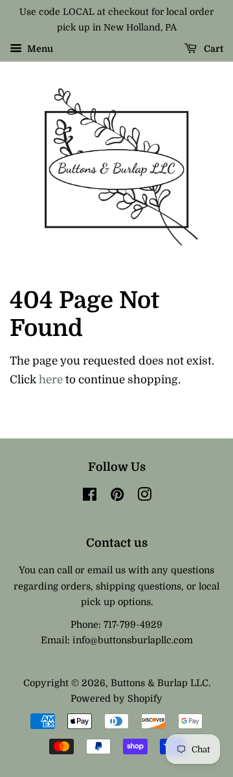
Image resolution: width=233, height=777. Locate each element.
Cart (212, 48)
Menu (39, 48)
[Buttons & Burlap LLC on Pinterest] (117, 497)
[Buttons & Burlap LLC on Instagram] (144, 497)
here (51, 380)
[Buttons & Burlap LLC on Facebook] (89, 497)
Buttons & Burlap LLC (159, 683)
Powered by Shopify (116, 698)
